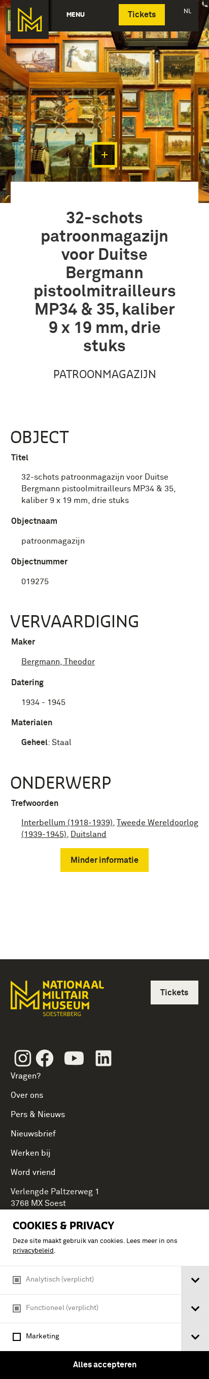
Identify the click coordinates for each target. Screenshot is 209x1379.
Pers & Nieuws (38, 1115)
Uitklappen (104, 154)
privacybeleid (33, 1251)
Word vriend (33, 1172)
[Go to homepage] (56, 1003)
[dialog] (104, 1294)
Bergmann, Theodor (58, 662)
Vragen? (26, 1076)
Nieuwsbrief (33, 1134)
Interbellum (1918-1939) (67, 823)
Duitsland (89, 834)
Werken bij (31, 1153)
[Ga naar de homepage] (30, 19)
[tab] (195, 1280)
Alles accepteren (104, 1365)
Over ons (27, 1095)
